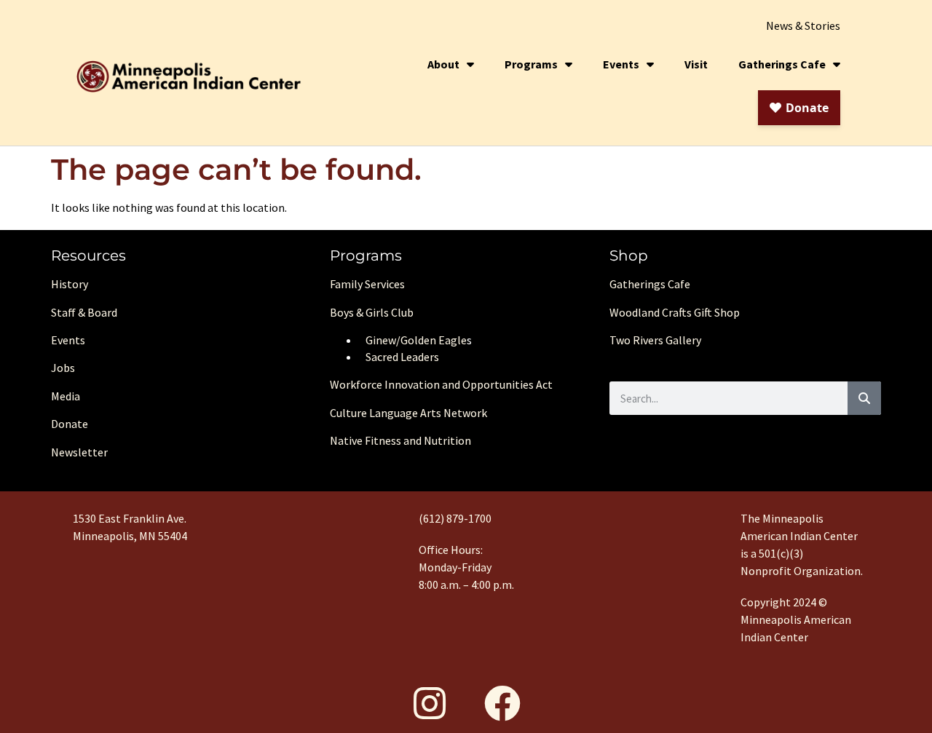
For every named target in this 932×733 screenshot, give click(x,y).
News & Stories (803, 25)
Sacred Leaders (402, 356)
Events (621, 64)
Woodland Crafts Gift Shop (674, 312)
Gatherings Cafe (782, 64)
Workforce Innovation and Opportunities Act (441, 384)
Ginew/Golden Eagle (416, 340)
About (443, 64)
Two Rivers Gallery (655, 340)
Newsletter (79, 452)
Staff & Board (84, 312)
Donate (69, 423)
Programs (531, 64)
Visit (696, 64)
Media (65, 396)
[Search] (864, 398)
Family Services (367, 284)
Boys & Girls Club (372, 312)
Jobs (63, 367)
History (69, 284)
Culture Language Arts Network (408, 412)
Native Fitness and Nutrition (400, 440)
